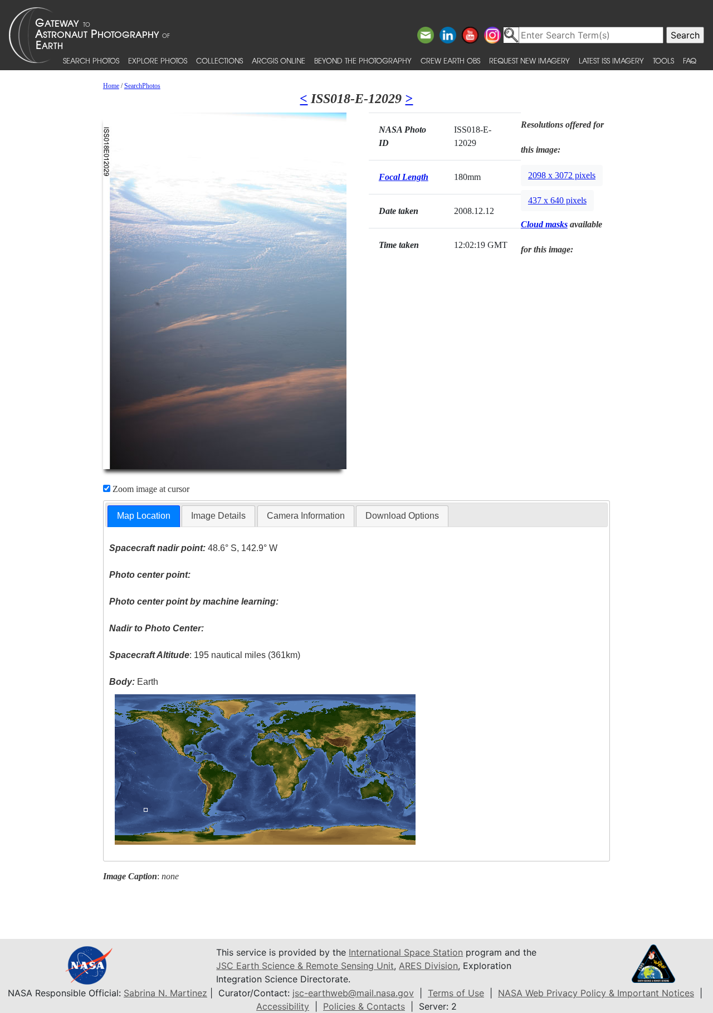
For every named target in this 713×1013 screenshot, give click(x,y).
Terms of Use (456, 993)
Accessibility (282, 1006)
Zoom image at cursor (149, 489)
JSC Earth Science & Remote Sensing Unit (305, 965)
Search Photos (91, 60)
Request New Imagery (529, 60)
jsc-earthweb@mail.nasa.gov (353, 993)
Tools (663, 60)
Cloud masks (544, 224)
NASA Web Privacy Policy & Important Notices (596, 993)
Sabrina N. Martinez (165, 993)
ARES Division (428, 965)
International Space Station (406, 952)
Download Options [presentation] (402, 515)
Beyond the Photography (363, 60)
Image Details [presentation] (218, 515)
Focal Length (403, 177)
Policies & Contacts (364, 1006)
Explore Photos (157, 60)
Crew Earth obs (450, 60)
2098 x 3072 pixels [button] (561, 175)
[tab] (144, 516)
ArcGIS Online (278, 60)
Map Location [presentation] (143, 515)
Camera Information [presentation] (306, 515)
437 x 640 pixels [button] (557, 200)
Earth (133, 681)
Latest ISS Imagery (611, 60)
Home (111, 86)
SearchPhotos (142, 86)
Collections (219, 60)
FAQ (689, 60)
